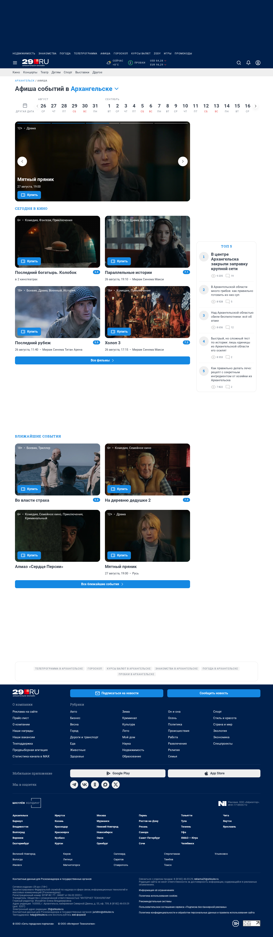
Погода (65, 53)
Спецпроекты (223, 743)
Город (74, 731)
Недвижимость (24, 53)
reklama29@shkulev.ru (206, 879)
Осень (172, 718)
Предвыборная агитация (30, 750)
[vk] (85, 785)
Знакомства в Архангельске (176, 668)
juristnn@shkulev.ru (103, 912)
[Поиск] (239, 62)
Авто (73, 711)
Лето (125, 731)
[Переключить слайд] (37, 106)
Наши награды (23, 731)
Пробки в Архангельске (136, 674)
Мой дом (128, 737)
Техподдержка (23, 743)
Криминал (129, 718)
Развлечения (177, 743)
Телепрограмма (85, 53)
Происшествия (178, 731)
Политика (175, 724)
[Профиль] (258, 62)
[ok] (95, 785)
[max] (105, 785)
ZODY (157, 53)
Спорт (68, 72)
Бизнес (75, 718)
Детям (56, 72)
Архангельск (25, 80)
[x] (116, 785)
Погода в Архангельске (220, 668)
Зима (126, 711)
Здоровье (77, 756)
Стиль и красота (224, 718)
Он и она (174, 711)
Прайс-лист (21, 718)
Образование (131, 756)
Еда (72, 743)
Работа (173, 737)
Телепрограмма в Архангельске (59, 668)
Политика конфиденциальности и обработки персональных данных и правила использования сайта (197, 912)
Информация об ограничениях (156, 890)
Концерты (30, 72)
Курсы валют (141, 53)
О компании (21, 724)
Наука (126, 743)
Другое (97, 72)
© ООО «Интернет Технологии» (76, 923)
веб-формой (79, 914)
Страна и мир (222, 724)
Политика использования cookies (158, 895)
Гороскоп (121, 53)
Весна (74, 724)
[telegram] (74, 785)
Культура (128, 724)
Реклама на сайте (25, 711)
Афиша (106, 53)
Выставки (82, 72)
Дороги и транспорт (84, 737)
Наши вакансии (24, 737)
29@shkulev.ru (56, 909)
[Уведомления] (248, 62)
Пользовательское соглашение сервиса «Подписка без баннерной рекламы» (183, 907)
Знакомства (48, 53)
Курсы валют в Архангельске (129, 668)
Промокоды (183, 53)
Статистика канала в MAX (31, 756)
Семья (172, 756)
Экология (220, 731)
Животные (78, 750)
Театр (44, 72)
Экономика (221, 737)
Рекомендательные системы (155, 901)
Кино (16, 72)
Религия (174, 750)
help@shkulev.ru (39, 914)
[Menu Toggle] (15, 62)
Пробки (137, 63)
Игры (167, 53)
